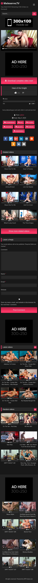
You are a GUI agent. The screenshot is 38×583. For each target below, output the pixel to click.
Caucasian (9, 126)
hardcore (30, 126)
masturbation (19, 131)
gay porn (19, 126)
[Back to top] (32, 577)
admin (22, 115)
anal (21, 122)
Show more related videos (19, 231)
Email (3, 282)
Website (3, 290)
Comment (4, 249)
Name (3, 274)
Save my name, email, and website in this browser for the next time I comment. (18, 303)
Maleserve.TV (11, 3)
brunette (30, 122)
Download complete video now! (20, 81)
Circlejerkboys (10, 122)
